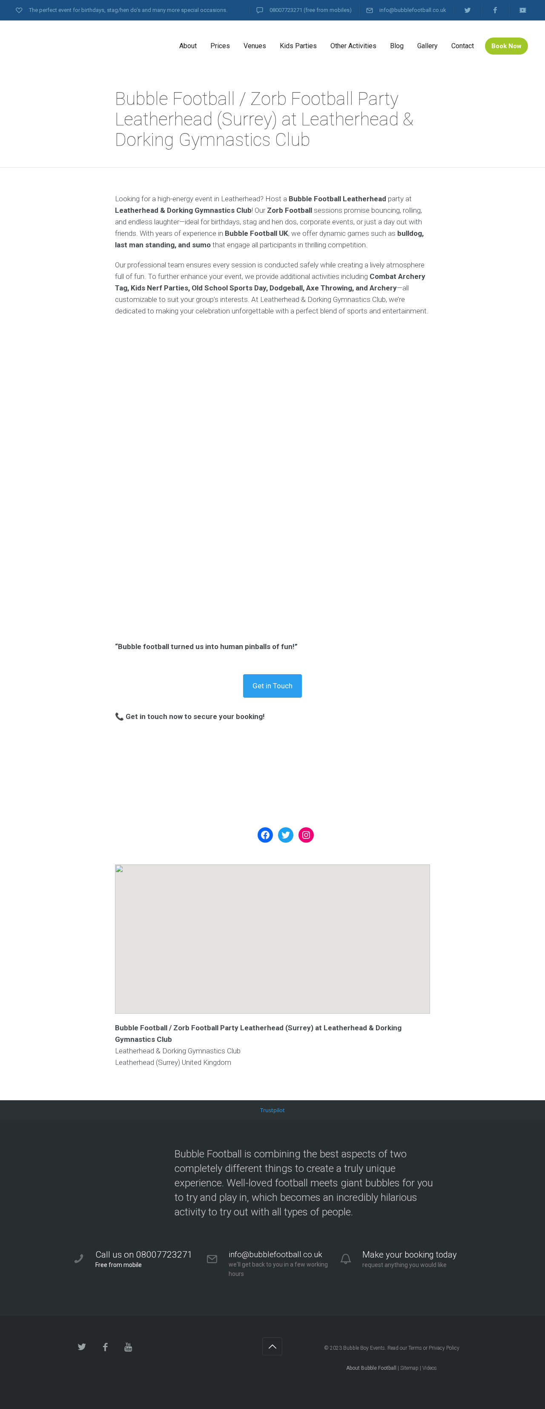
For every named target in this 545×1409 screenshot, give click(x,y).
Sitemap (409, 1368)
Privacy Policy (444, 1348)
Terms (415, 1348)
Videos (429, 1368)
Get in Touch (272, 685)
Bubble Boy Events (364, 1348)
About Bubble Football (371, 1368)
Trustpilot (272, 1110)
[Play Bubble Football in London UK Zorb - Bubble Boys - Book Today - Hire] (81, 46)
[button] (272, 931)
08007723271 (286, 10)
